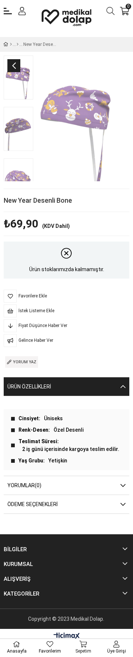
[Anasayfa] (11, 44)
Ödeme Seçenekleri (32, 504)
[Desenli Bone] (17, 44)
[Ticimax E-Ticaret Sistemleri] (67, 636)
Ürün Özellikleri (29, 387)
